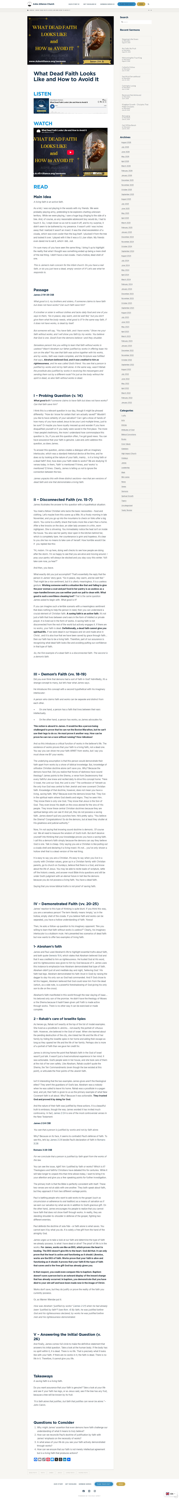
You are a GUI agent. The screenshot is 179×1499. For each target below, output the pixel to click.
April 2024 (125, 275)
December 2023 (127, 294)
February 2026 (126, 171)
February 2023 (126, 341)
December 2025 (127, 180)
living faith (70, 1472)
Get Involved (70, 1484)
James (123, 463)
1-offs (123, 416)
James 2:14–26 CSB (44, 295)
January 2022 (126, 403)
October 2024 (126, 246)
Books (123, 439)
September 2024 (127, 251)
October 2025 (126, 190)
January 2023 (126, 346)
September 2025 (127, 194)
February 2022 (126, 398)
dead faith (33, 1472)
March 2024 (126, 279)
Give (121, 1484)
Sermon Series (85, 1484)
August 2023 (126, 313)
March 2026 (126, 166)
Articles (124, 425)
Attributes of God (127, 430)
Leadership (125, 468)
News (123, 482)
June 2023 (125, 322)
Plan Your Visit (104, 1484)
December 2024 (127, 237)
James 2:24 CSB (42, 1123)
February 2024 (126, 284)
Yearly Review (126, 510)
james (51, 1472)
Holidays (124, 458)
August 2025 (126, 199)
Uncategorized (126, 505)
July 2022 (125, 374)
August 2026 (126, 142)
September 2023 (127, 308)
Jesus (59, 1472)
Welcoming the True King (132, 58)
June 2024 (125, 265)
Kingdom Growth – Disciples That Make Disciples (135, 105)
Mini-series (125, 477)
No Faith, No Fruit (129, 48)
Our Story (58, 1484)
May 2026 (125, 157)
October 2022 (126, 360)
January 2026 (126, 175)
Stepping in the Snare (130, 39)
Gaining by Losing (129, 86)
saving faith (83, 1472)
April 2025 (125, 218)
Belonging (126, 116)
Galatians (124, 449)
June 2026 (125, 152)
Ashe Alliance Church (43, 4)
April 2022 (125, 388)
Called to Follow (128, 67)
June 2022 (125, 379)
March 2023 (126, 336)
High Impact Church (128, 453)
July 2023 (125, 317)
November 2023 (127, 298)
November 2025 (127, 185)
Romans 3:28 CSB (43, 1150)
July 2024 (125, 261)
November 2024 (127, 242)
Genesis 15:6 (55, 955)
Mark (123, 472)
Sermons (124, 491)
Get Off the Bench (129, 125)
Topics (123, 501)
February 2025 (126, 227)
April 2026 (125, 161)
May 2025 (125, 213)
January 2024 (126, 289)
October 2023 (126, 303)
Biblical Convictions (128, 434)
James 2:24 (60, 1113)
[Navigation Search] (148, 4)
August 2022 (126, 369)
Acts (123, 420)
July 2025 (125, 204)
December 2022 (127, 350)
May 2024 (125, 270)
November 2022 (127, 355)
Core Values (126, 444)
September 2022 (127, 365)
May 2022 (125, 383)
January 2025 (126, 232)
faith (43, 1472)
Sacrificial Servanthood (131, 76)
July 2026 (125, 147)
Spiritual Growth (127, 496)
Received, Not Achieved (131, 95)
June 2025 (125, 208)
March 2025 (126, 223)
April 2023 (125, 332)
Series (123, 487)
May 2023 (125, 327)
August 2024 (126, 256)
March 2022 (126, 393)
